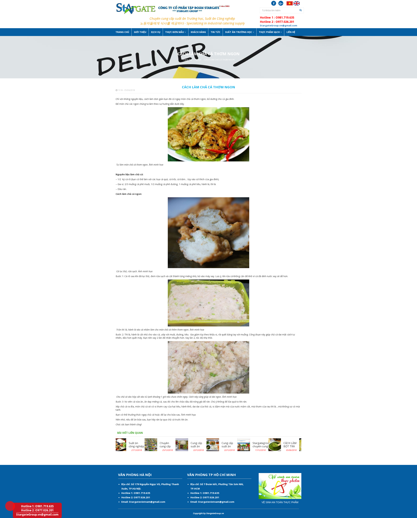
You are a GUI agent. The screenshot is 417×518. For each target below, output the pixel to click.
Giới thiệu (140, 32)
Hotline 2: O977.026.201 (37, 510)
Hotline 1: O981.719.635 (7, 500)
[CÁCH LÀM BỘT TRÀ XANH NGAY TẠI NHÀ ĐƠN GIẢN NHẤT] (246, 444)
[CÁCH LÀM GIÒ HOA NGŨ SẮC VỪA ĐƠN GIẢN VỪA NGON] (277, 444)
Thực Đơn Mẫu (175, 32)
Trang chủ (122, 32)
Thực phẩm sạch (269, 32)
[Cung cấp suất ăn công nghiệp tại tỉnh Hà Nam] (153, 444)
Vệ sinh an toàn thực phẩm (280, 502)
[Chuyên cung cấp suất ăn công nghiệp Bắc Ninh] (122, 444)
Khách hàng (198, 32)
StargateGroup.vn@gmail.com (37, 514)
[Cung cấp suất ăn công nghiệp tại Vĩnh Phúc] (184, 444)
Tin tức (215, 32)
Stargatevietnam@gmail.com (147, 501)
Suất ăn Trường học (239, 32)
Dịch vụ (155, 32)
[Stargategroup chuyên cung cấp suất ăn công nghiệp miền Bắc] (215, 444)
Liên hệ (291, 32)
